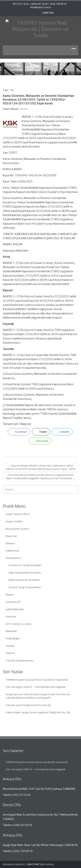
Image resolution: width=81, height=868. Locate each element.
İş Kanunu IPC (13, 602)
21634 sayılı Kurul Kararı (17, 211)
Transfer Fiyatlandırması (20, 660)
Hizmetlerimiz (13, 558)
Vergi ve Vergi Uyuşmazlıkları (24, 587)
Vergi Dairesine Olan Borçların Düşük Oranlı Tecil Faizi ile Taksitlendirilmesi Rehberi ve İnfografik (38, 696)
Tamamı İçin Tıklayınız (17, 424)
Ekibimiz (10, 543)
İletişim (10, 594)
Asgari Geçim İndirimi (18, 514)
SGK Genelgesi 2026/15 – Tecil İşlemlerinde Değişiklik (36, 687)
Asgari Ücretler (14, 521)
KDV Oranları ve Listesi (18, 624)
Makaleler (11, 631)
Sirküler (10, 646)
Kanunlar (11, 616)
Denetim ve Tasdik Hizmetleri (25, 565)
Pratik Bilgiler (13, 638)
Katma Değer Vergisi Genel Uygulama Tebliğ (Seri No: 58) (38, 712)
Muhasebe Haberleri (14, 864)
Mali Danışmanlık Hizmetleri (24, 580)
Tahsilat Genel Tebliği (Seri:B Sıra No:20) (28, 705)
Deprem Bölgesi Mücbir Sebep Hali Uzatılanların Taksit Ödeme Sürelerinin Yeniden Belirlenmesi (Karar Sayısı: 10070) (40, 467)
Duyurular (11, 536)
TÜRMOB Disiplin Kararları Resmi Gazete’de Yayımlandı (37, 679)
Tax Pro (24, 108)
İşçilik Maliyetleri (15, 609)
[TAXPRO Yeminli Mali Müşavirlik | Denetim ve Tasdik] (40, 28)
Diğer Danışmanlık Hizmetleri (24, 572)
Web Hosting (46, 864)
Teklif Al (10, 653)
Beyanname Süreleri (17, 528)
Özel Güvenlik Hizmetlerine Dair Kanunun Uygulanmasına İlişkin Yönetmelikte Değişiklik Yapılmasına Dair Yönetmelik (40, 476)
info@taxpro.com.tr (40, 7)
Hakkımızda (12, 550)
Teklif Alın (47, 12)
